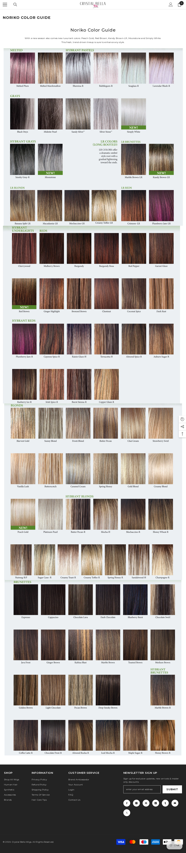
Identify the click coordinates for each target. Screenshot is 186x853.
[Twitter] (126, 812)
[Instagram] (136, 803)
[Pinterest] (146, 803)
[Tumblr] (165, 803)
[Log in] (171, 5)
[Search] (15, 4)
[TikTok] (155, 803)
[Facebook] (126, 803)
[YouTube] (174, 803)
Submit (172, 789)
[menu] (5, 4)
